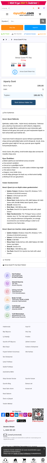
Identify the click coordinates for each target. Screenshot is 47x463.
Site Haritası (29, 352)
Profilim (27, 337)
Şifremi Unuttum (30, 342)
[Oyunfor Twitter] (8, 415)
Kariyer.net (28, 388)
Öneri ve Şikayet (8, 398)
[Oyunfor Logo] (23, 14)
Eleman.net (28, 383)
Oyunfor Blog (7, 383)
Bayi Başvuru (7, 332)
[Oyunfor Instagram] (21, 415)
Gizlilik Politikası (8, 367)
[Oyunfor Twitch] (25, 415)
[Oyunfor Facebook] (3, 415)
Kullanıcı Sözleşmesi (31, 347)
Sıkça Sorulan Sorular (9, 378)
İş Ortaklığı (6, 337)
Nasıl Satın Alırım (8, 388)
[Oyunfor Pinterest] (30, 415)
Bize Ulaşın (6, 347)
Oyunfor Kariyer (30, 378)
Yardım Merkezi (7, 403)
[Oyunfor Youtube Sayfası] (38, 8)
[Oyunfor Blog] (33, 8)
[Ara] (43, 21)
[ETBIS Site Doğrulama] (38, 422)
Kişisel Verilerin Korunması (11, 352)
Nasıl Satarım (7, 393)
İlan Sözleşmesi (7, 357)
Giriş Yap (28, 332)
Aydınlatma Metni (8, 372)
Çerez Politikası (7, 362)
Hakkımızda (6, 326)
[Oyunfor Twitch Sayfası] (44, 8)
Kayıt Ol (27, 326)
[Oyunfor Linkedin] (16, 415)
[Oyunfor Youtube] (12, 415)
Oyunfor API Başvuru (9, 342)
